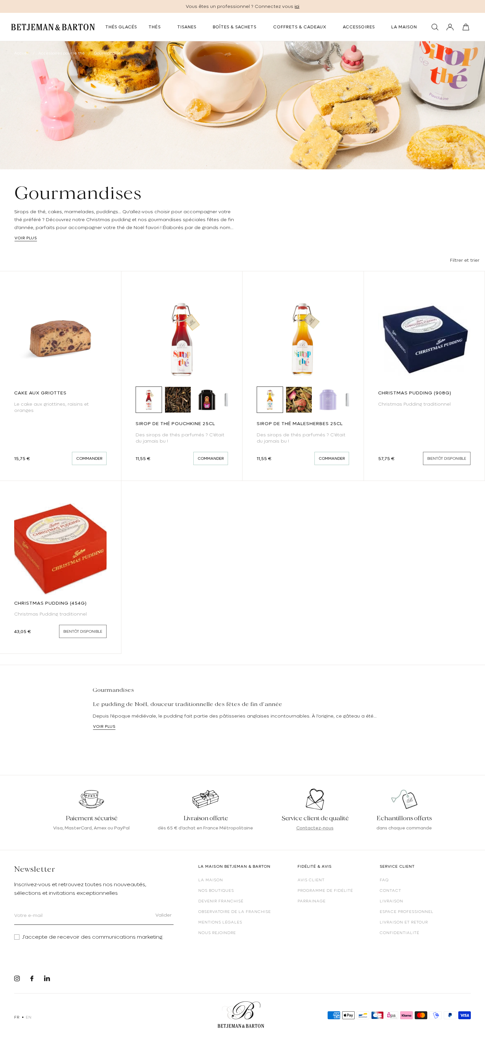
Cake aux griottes (40, 392)
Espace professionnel (407, 911)
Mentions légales (220, 922)
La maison (210, 880)
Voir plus (26, 238)
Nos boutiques (216, 890)
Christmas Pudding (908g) (414, 392)
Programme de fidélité (325, 890)
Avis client (311, 880)
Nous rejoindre (217, 932)
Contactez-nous (315, 827)
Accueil (21, 53)
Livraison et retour (404, 922)
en (28, 1017)
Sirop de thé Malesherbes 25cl (300, 423)
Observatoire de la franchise (234, 911)
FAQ (384, 880)
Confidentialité (399, 932)
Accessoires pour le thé (62, 53)
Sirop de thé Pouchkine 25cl (175, 423)
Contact (390, 890)
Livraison (391, 901)
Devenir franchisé (220, 901)
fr (16, 1017)
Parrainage (312, 901)
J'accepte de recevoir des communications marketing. (92, 937)
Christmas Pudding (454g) (50, 603)
